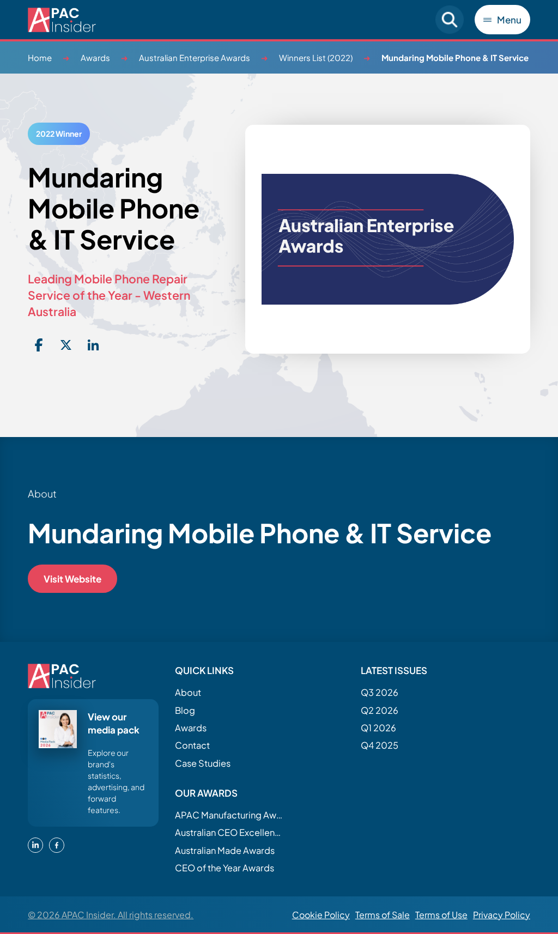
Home (40, 57)
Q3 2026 (379, 692)
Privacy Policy (501, 914)
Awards (95, 57)
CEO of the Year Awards (224, 868)
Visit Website (72, 579)
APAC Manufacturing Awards (229, 815)
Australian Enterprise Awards (194, 57)
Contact (192, 745)
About (188, 692)
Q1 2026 (378, 727)
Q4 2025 (379, 745)
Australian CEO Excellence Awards (229, 832)
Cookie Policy (321, 914)
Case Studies (203, 763)
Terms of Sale (382, 914)
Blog (185, 710)
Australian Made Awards (225, 850)
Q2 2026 (379, 710)
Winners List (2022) (316, 57)
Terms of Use (441, 914)
